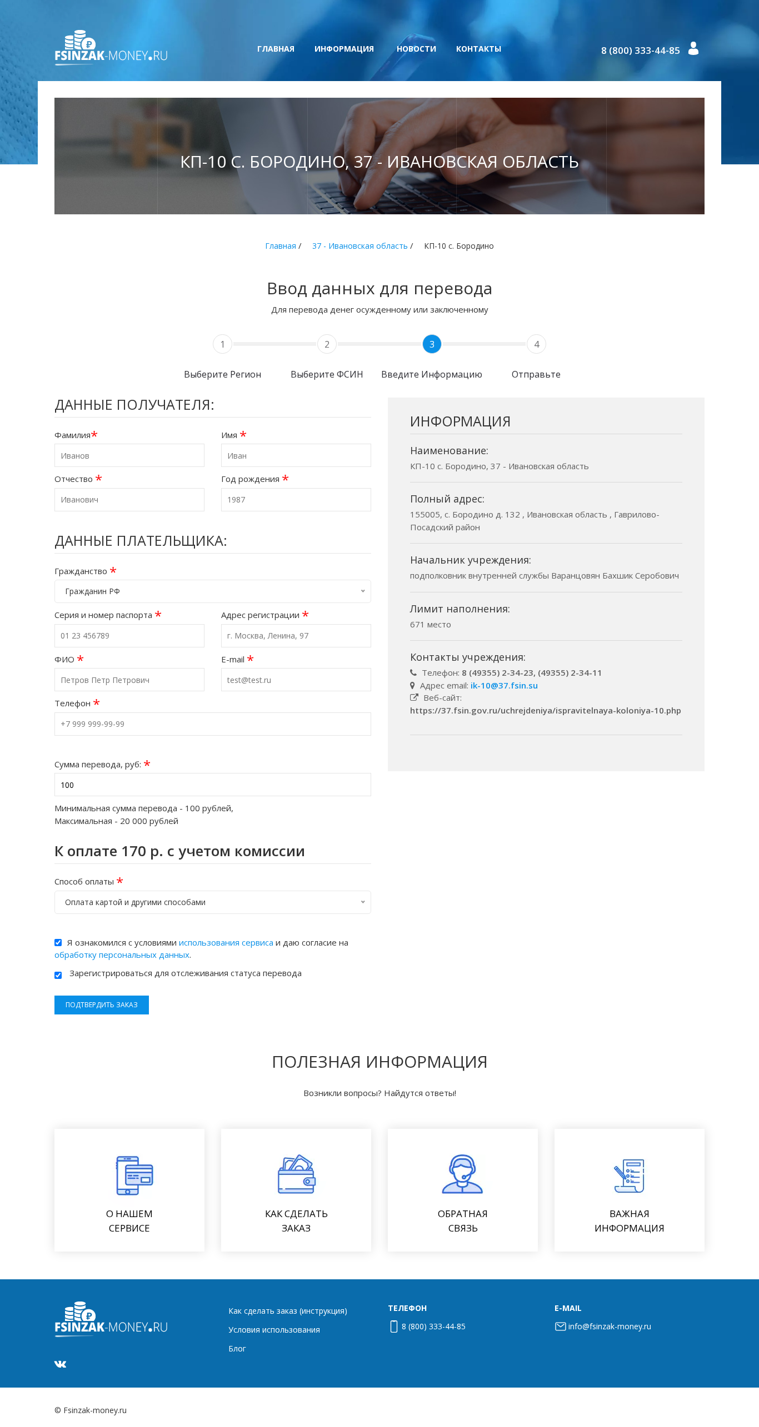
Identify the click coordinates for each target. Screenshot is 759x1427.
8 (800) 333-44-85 (640, 50)
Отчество (78, 479)
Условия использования (274, 1329)
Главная (275, 48)
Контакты (478, 48)
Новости (416, 48)
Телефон (77, 703)
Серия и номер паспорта (108, 615)
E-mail (237, 659)
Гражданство (85, 571)
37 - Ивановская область (360, 245)
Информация (344, 48)
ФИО (69, 659)
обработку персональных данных (121, 954)
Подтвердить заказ (102, 1004)
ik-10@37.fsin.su (504, 685)
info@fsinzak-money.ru (609, 1326)
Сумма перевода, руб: (102, 764)
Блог (237, 1348)
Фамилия (76, 435)
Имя (234, 435)
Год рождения (255, 479)
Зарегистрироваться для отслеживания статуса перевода (185, 972)
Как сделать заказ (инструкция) (287, 1310)
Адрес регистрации (265, 615)
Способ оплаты (88, 881)
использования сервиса (226, 942)
